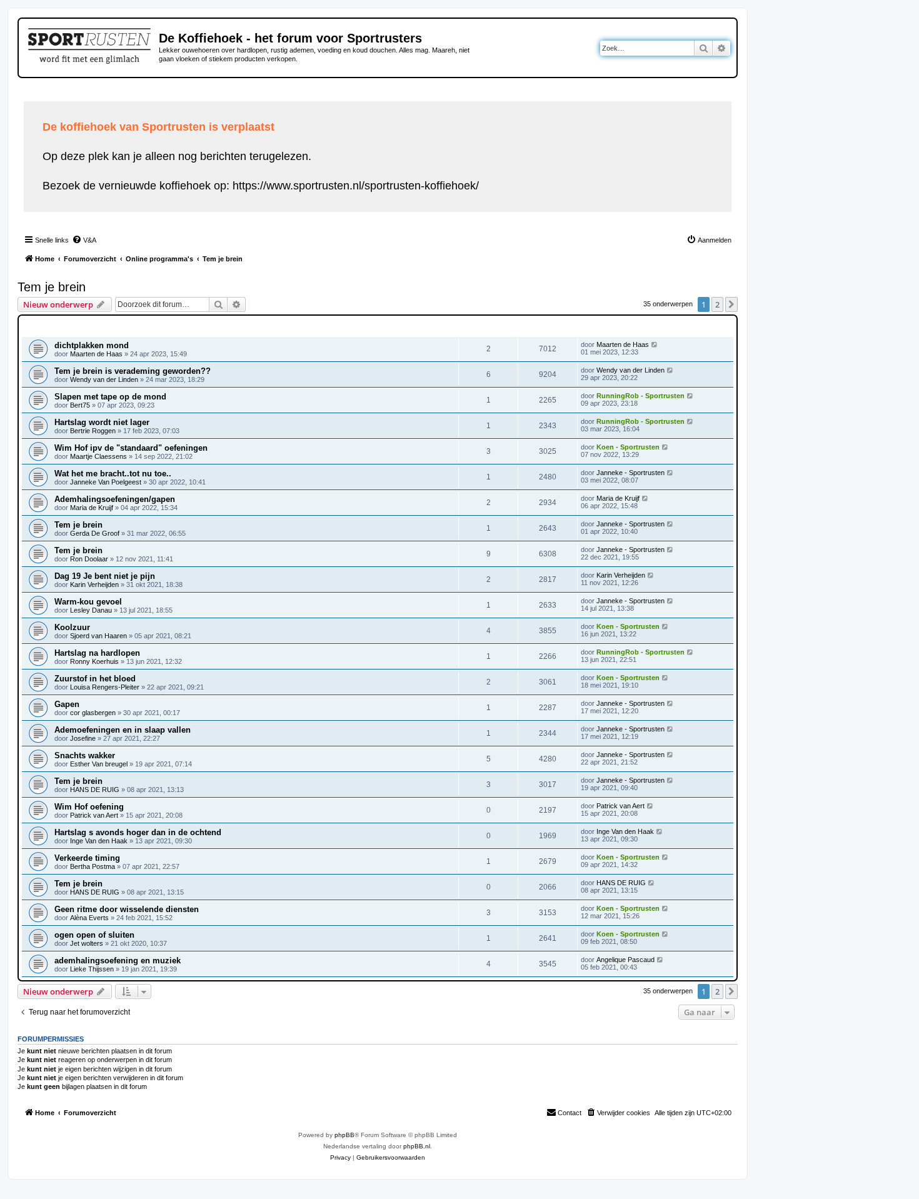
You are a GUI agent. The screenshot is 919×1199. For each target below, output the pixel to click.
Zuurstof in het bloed (95, 678)
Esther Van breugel (99, 764)
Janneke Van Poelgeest (105, 482)
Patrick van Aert (94, 815)
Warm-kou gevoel (88, 601)
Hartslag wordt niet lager (101, 422)
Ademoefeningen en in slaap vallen (122, 730)
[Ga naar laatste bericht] (655, 344)
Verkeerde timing (87, 858)
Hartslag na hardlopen (97, 653)
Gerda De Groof (94, 533)
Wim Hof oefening (89, 806)
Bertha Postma (92, 866)
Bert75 (80, 405)
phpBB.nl (416, 1146)
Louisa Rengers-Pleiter (104, 687)
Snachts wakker (84, 755)
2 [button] (717, 304)
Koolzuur (72, 627)
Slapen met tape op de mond (110, 396)
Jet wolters (86, 943)
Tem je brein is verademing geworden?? (132, 371)
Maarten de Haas (96, 354)
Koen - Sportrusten (628, 447)
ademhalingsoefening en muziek (117, 960)
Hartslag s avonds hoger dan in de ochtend (137, 832)
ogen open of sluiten (94, 935)
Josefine (83, 738)
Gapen (66, 704)
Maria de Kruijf (91, 507)
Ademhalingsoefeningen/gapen (114, 499)
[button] (731, 304)
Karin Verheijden (94, 584)
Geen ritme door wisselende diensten (126, 909)
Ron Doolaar (89, 559)
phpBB (344, 1134)
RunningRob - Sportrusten (640, 395)
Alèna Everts (89, 917)
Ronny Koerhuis (94, 661)
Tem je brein (52, 287)
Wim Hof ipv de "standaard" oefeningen (131, 448)
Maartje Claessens (98, 456)
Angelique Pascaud (625, 959)
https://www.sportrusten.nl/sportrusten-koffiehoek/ (356, 185)
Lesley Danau (91, 610)
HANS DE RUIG (94, 789)
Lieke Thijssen (92, 969)
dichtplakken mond (91, 345)
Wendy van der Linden (104, 379)
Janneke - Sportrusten (630, 472)
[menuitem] (84, 240)
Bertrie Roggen (93, 430)
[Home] (90, 44)
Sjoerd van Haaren (98, 636)
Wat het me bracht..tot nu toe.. (112, 473)
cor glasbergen (93, 712)
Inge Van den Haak (99, 841)
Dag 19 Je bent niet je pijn (104, 576)
